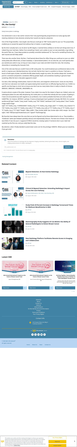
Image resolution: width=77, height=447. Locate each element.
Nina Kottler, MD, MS (32, 174)
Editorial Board (38, 307)
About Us (34, 344)
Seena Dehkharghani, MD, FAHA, (35, 193)
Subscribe (67, 147)
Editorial (38, 305)
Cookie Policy (17, 445)
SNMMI (73, 6)
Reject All (57, 441)
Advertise (38, 300)
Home (28, 344)
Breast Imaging (24, 6)
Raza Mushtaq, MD (49, 193)
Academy (42, 2)
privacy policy (32, 150)
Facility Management (7, 156)
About (38, 301)
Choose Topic (7, 6)
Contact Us (38, 303)
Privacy (38, 310)
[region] (38, 441)
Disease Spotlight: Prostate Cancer (39, 6)
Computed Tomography (56, 6)
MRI (49, 6)
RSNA (30, 6)
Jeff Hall (29, 210)
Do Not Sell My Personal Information (38, 309)
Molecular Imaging (66, 6)
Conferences (49, 2)
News (40, 344)
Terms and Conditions (38, 312)
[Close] (74, 441)
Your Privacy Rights (38, 314)
